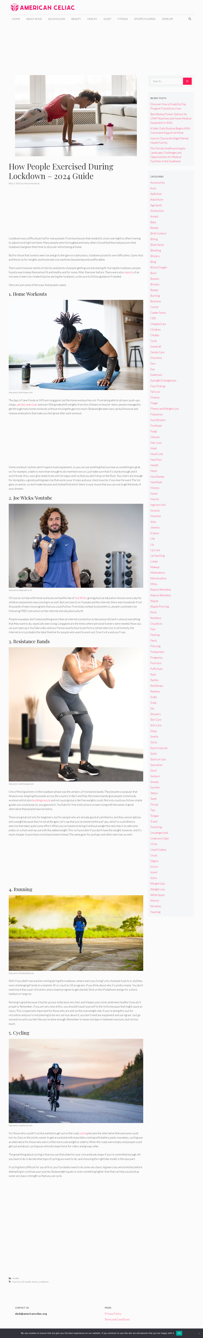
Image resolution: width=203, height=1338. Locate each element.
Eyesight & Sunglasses (163, 380)
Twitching (156, 827)
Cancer (154, 307)
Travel (153, 821)
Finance (155, 397)
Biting (153, 239)
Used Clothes (158, 849)
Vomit (153, 872)
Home (16, 18)
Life (152, 538)
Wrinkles (155, 906)
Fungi (153, 431)
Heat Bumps (157, 476)
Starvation (156, 765)
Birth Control (158, 233)
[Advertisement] (101, 46)
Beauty (76, 18)
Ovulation (156, 623)
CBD (153, 318)
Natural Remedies (160, 589)
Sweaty (154, 782)
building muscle (41, 800)
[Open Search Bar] (189, 19)
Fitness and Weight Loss (164, 408)
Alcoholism (56, 18)
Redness (155, 691)
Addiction (156, 193)
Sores (153, 742)
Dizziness (156, 357)
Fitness (123, 18)
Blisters (155, 256)
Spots (153, 753)
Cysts (153, 341)
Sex (152, 708)
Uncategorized (159, 832)
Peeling (154, 635)
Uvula (153, 855)
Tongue (154, 815)
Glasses (155, 437)
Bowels (154, 278)
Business (155, 301)
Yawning (155, 912)
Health (92, 18)
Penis (153, 640)
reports (128, 272)
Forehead (155, 425)
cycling (84, 1133)
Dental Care (157, 352)
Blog (153, 261)
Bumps (154, 290)
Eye (152, 369)
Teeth (153, 798)
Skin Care (155, 719)
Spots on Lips (158, 759)
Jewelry (167, 18)
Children (155, 329)
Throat (154, 804)
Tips (152, 810)
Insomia (155, 510)
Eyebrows (156, 374)
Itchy (153, 521)
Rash (153, 674)
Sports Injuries (144, 18)
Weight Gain (157, 883)
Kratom (154, 533)
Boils (153, 273)
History (154, 488)
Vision (154, 866)
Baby (153, 222)
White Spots (157, 895)
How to (154, 499)
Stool (153, 770)
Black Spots (157, 244)
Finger (154, 403)
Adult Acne (34, 18)
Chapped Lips (158, 324)
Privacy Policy (113, 1313)
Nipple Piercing (159, 606)
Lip (152, 544)
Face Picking (157, 386)
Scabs (153, 697)
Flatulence (156, 414)
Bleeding (155, 250)
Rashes (154, 680)
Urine (153, 844)
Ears (153, 363)
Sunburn (155, 776)
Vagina (154, 861)
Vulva (153, 878)
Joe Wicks (81, 598)
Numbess (155, 618)
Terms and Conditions (117, 1319)
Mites (153, 584)
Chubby (154, 335)
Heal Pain (156, 459)
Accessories (157, 182)
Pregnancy (156, 657)
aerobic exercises (27, 404)
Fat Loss (155, 391)
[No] (199, 1333)
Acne (153, 188)
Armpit (154, 216)
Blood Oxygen (158, 267)
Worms (154, 900)
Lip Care (155, 550)
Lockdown (44, 1281)
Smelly (154, 736)
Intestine (155, 516)
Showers (155, 714)
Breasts (154, 284)
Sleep (107, 18)
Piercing (155, 646)
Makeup (155, 567)
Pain (153, 629)
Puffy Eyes (156, 668)
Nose (153, 612)
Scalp (153, 702)
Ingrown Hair (158, 504)
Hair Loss (156, 442)
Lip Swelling (157, 555)
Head (153, 448)
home (35, 1281)
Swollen (155, 787)
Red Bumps (156, 685)
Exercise (16, 1281)
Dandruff (155, 346)
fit (23, 1281)
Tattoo (154, 793)
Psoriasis (155, 663)
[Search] (187, 81)
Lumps (154, 561)
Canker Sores (158, 312)
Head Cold (156, 454)
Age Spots (156, 205)
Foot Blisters (158, 420)
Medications (157, 572)
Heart (153, 471)
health (28, 1281)
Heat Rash (156, 482)
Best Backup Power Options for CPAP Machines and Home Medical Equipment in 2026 (170, 118)
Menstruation (158, 578)
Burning (155, 295)
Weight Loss (157, 889)
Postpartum (157, 651)
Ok (179, 1333)
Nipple (154, 601)
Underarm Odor (159, 838)
